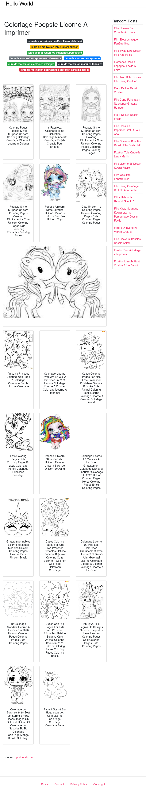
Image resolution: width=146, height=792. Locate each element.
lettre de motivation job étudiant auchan (54, 47)
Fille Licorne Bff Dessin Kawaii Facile (127, 165)
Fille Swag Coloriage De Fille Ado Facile (126, 188)
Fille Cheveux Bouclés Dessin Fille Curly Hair (127, 143)
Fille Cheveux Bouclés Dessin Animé (127, 241)
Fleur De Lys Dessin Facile (126, 117)
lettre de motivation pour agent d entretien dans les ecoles (55, 69)
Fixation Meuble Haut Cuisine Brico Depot (127, 263)
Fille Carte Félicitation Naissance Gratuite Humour (127, 103)
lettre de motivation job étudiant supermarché (55, 52)
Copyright (99, 784)
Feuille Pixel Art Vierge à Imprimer (127, 252)
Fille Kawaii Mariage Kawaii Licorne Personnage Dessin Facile (126, 214)
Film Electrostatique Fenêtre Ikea (126, 41)
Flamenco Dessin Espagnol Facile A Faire (125, 66)
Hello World (19, 3)
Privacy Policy (78, 784)
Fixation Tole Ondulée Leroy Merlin (127, 154)
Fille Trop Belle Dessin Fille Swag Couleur (127, 79)
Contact (59, 784)
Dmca (44, 784)
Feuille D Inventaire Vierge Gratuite (125, 230)
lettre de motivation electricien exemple (31, 64)
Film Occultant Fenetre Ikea (122, 177)
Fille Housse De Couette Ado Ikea (124, 30)
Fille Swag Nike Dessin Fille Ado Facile (127, 52)
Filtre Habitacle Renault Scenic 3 (124, 199)
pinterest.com (24, 757)
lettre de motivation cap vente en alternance (35, 58)
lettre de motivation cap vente (82, 58)
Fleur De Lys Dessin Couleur (126, 90)
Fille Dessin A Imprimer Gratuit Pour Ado (127, 130)
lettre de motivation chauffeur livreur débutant (55, 41)
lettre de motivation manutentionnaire (80, 64)
